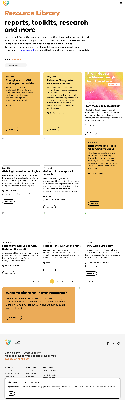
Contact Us (29, 371)
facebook (108, 341)
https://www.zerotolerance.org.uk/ (17, 194)
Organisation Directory (12, 373)
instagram (118, 341)
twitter (113, 341)
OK (11, 393)
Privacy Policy (30, 376)
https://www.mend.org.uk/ (55, 200)
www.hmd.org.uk (93, 266)
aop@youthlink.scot (17, 359)
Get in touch (28, 50)
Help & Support (31, 373)
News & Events (9, 376)
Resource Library (10, 371)
